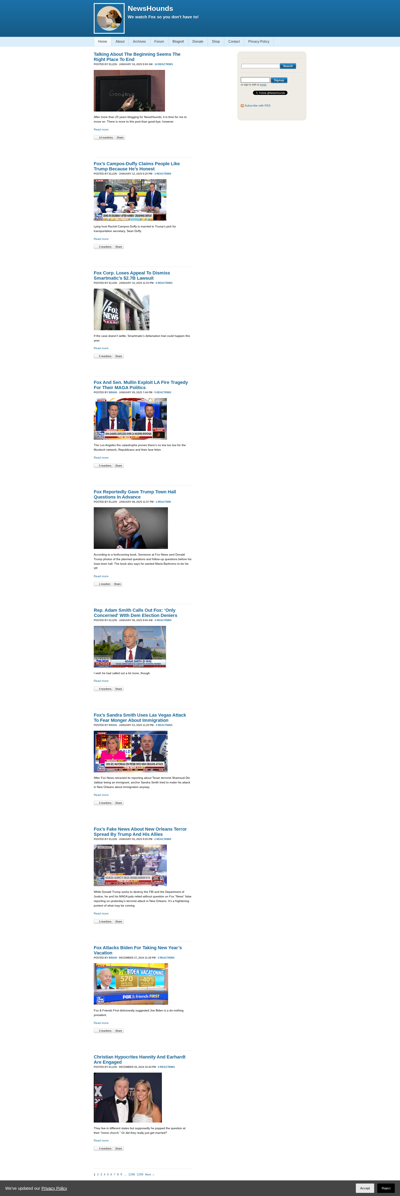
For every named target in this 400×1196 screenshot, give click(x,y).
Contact (234, 41)
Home (102, 41)
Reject (386, 1188)
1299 (140, 1174)
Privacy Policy (258, 41)
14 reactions (164, 64)
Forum (159, 41)
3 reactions (162, 173)
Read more (101, 129)
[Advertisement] (142, 148)
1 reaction (163, 501)
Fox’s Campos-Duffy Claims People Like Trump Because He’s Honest (137, 166)
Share (120, 137)
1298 (131, 1174)
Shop (216, 41)
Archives (139, 41)
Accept (365, 1188)
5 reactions (164, 283)
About (120, 41)
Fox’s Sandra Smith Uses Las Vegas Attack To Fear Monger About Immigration (140, 717)
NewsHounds (150, 8)
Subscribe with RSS (257, 105)
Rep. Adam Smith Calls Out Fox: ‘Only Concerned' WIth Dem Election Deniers (135, 613)
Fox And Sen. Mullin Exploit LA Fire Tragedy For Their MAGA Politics (141, 385)
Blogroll (178, 41)
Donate (197, 41)
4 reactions (163, 620)
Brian (113, 392)
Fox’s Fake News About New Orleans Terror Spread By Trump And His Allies (140, 831)
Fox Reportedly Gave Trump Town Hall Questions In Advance (135, 494)
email (263, 84)
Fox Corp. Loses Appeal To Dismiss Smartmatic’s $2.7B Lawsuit (132, 275)
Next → (150, 1174)
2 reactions (162, 839)
